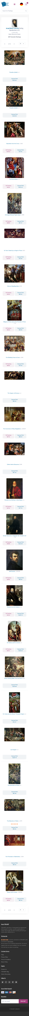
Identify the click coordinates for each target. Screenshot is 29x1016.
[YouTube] (16, 982)
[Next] (14, 44)
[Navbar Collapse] (14, 4)
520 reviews (10, 941)
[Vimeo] (12, 982)
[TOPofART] (5, 4)
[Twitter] (2, 982)
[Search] (26, 11)
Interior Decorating (5, 974)
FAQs (2, 954)
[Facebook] (6, 982)
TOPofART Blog (5, 971)
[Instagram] (9, 982)
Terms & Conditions (6, 959)
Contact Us (4, 969)
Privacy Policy (4, 957)
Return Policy (4, 962)
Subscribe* (23, 1001)
